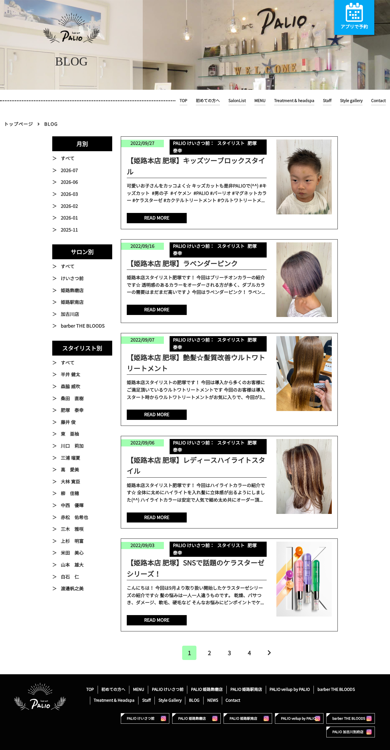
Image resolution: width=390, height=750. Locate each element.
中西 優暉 (72, 505)
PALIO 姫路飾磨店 (207, 689)
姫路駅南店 (72, 302)
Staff (327, 100)
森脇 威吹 (70, 386)
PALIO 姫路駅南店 (246, 689)
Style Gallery (170, 700)
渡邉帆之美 (72, 588)
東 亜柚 (70, 434)
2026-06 (69, 182)
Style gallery (351, 100)
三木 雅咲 (72, 529)
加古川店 (70, 314)
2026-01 (69, 218)
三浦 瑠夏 (70, 458)
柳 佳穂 (70, 493)
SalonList (237, 100)
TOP (183, 100)
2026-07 (69, 170)
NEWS (212, 700)
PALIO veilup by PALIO (290, 689)
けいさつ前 (72, 278)
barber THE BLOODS (83, 326)
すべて (68, 158)
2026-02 (69, 206)
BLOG (194, 700)
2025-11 (69, 230)
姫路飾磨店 (72, 290)
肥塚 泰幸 (72, 410)
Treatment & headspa (294, 100)
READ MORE (156, 218)
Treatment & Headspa (114, 700)
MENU (260, 100)
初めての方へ (208, 100)
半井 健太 (70, 374)
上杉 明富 (72, 541)
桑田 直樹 (72, 398)
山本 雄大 (72, 565)
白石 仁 (70, 577)
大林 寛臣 (70, 481)
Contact (378, 100)
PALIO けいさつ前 (168, 689)
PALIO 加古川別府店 (347, 731)
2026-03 (69, 194)
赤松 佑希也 (74, 517)
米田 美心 (72, 553)
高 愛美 (70, 469)
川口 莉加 (72, 446)
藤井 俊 (68, 422)
